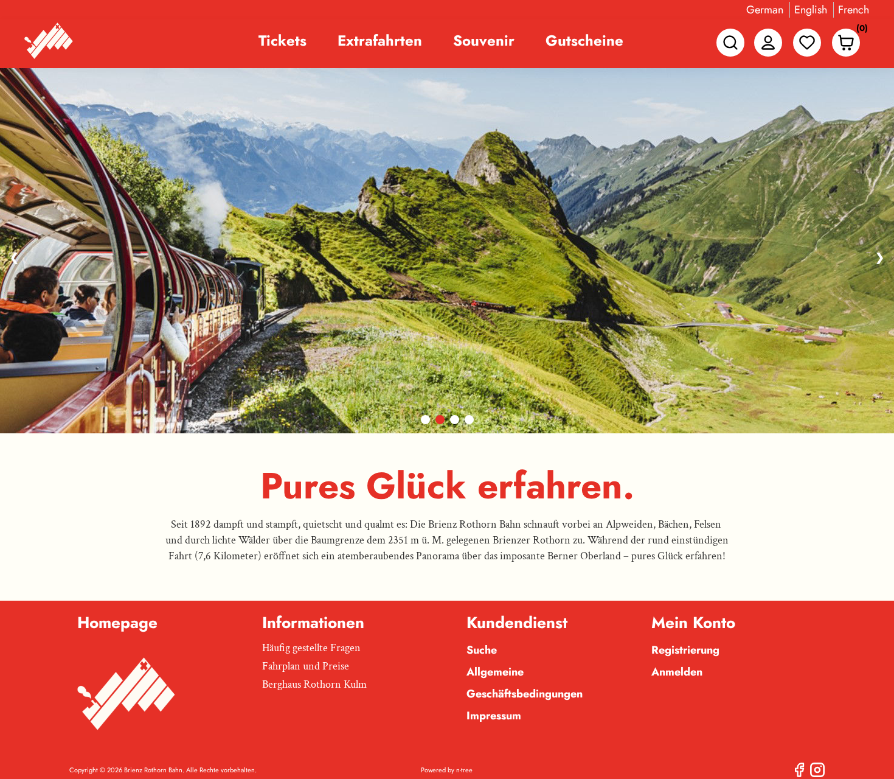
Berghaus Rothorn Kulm (314, 684)
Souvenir (484, 41)
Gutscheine (584, 41)
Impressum (493, 716)
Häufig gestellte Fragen (311, 648)
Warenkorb (858, 30)
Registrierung (685, 650)
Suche (481, 650)
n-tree (464, 770)
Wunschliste (807, 42)
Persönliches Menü (768, 42)
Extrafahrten (380, 41)
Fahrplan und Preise (305, 666)
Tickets (282, 41)
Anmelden (676, 672)
